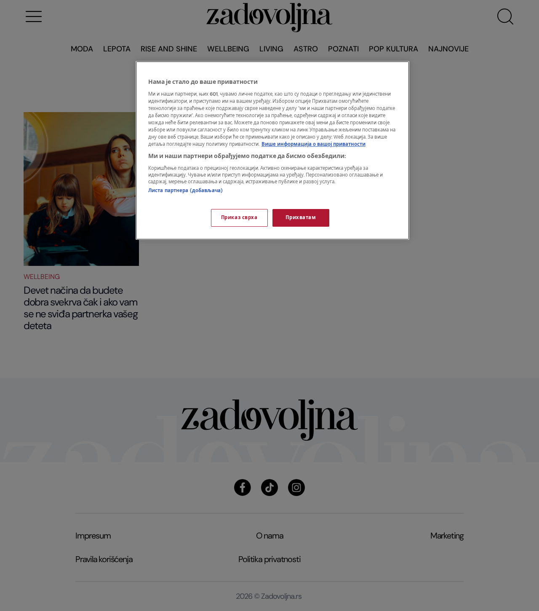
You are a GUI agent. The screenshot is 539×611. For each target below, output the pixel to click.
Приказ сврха (239, 217)
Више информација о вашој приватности (313, 144)
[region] (272, 150)
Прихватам (301, 217)
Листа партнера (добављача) (185, 191)
